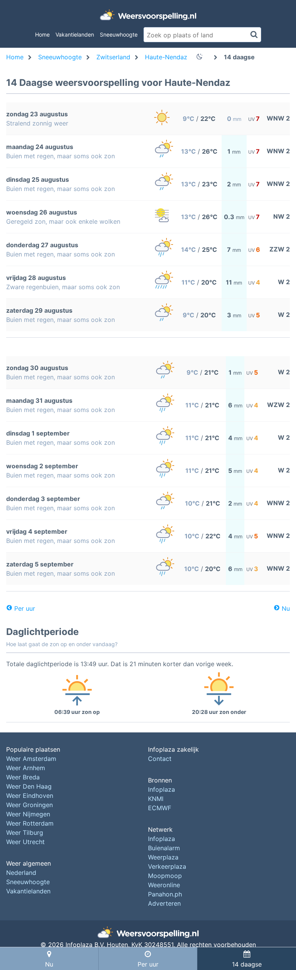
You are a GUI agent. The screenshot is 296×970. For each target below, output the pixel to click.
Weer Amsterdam (31, 758)
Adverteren (164, 903)
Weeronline (164, 885)
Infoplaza (161, 789)
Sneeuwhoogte (119, 34)
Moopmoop (165, 876)
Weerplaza (163, 857)
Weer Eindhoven (29, 795)
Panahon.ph (165, 894)
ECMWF (159, 808)
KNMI (155, 798)
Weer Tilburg (24, 832)
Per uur (24, 608)
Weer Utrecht (25, 842)
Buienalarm (164, 848)
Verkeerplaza (167, 866)
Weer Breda (23, 777)
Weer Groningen (29, 805)
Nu (286, 608)
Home (42, 34)
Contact (160, 758)
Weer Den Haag (29, 786)
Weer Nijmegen (28, 814)
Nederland (21, 872)
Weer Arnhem (25, 768)
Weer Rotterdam (30, 823)
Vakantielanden (75, 34)
